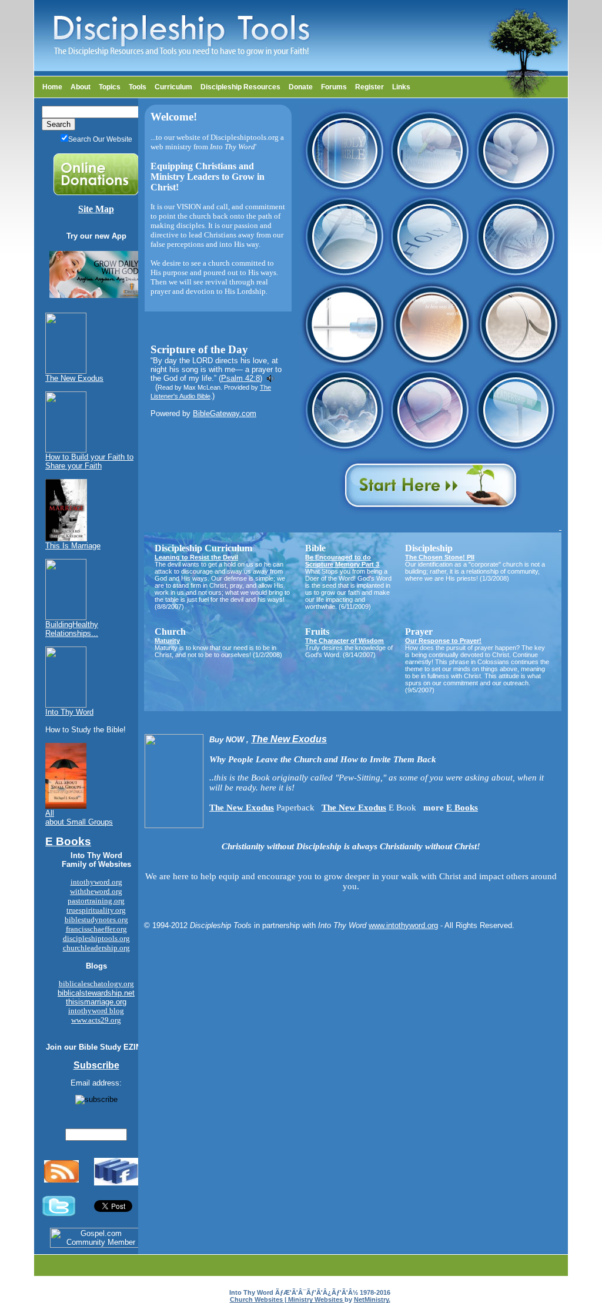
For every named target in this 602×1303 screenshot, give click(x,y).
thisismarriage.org (96, 1001)
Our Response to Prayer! (443, 640)
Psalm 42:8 (240, 378)
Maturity (167, 640)
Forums (334, 87)
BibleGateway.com (224, 413)
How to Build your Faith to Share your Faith (89, 461)
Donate (301, 87)
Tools (137, 87)
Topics (110, 87)
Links (401, 87)
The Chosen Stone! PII (439, 557)
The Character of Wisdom (344, 640)
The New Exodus (74, 378)
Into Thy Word (69, 712)
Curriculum (173, 87)
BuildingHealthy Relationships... (71, 629)
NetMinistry (371, 1299)
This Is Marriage (73, 545)
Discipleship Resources (240, 87)
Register (369, 87)
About (81, 87)
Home (52, 87)
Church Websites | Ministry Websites (287, 1299)
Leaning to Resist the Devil (196, 557)
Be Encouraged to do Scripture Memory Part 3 (342, 561)
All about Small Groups (79, 817)
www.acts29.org (96, 1020)
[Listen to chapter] (271, 378)
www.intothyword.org (403, 925)
